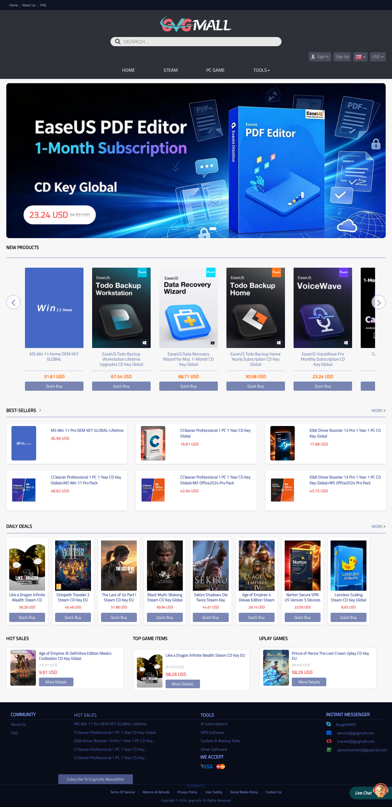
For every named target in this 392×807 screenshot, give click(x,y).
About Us (29, 5)
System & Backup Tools (220, 741)
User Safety (214, 792)
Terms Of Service (123, 792)
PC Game (215, 70)
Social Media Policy (244, 792)
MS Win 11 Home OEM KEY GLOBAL (54, 356)
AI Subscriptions (214, 724)
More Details (56, 682)
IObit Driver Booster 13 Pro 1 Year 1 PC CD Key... (114, 741)
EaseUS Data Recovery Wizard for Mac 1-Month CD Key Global (188, 359)
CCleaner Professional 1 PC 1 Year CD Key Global (115, 732)
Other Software (214, 749)
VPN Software (212, 732)
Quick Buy (54, 386)
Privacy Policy (187, 792)
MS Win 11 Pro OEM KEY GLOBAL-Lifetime (110, 724)
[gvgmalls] (195, 21)
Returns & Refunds (156, 792)
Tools (260, 70)
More (377, 410)
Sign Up (342, 56)
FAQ (43, 5)
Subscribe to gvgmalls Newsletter (95, 779)
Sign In (323, 56)
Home (14, 5)
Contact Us (274, 792)
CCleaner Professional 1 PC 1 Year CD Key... (110, 749)
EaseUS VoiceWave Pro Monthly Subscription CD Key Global (323, 359)
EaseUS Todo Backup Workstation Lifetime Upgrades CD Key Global (121, 359)
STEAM (171, 70)
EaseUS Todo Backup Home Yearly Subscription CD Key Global (255, 359)
